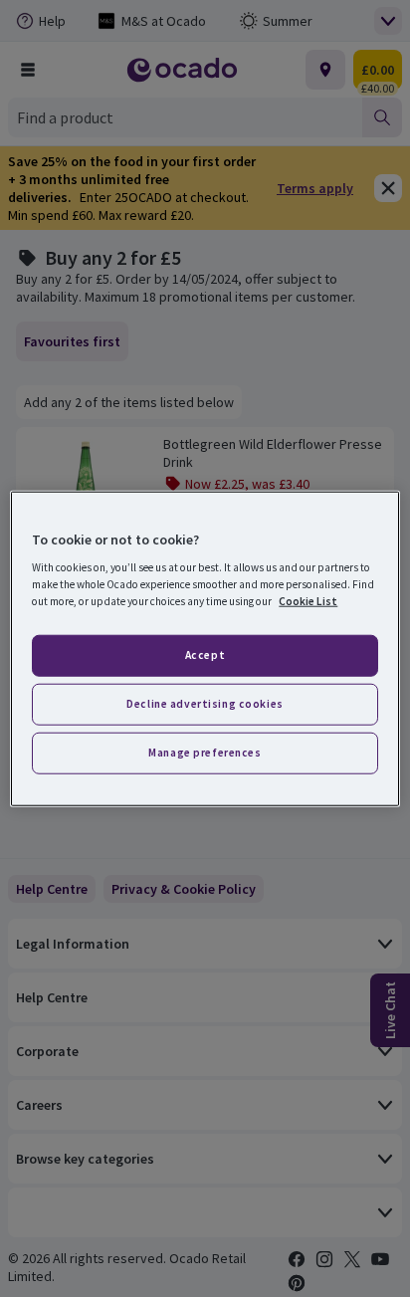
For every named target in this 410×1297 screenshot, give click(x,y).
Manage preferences (204, 752)
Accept (205, 655)
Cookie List (308, 601)
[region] (204, 648)
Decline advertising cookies (204, 704)
